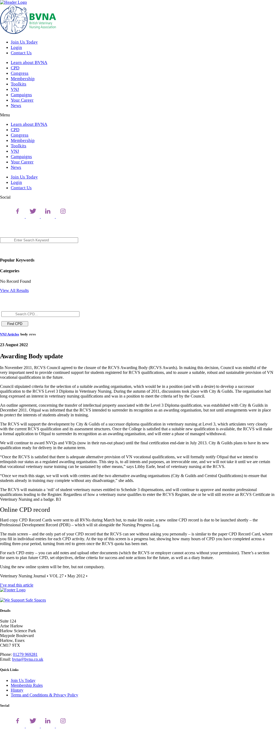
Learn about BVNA (29, 62)
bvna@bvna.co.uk (27, 659)
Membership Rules (27, 685)
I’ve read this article (16, 585)
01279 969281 (25, 654)
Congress (19, 73)
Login (16, 47)
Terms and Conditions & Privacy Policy (44, 695)
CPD (15, 67)
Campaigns (21, 94)
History (17, 690)
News (16, 105)
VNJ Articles (9, 334)
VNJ (15, 89)
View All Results (14, 290)
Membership (23, 78)
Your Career (22, 100)
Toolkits (18, 84)
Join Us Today (24, 42)
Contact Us (21, 52)
